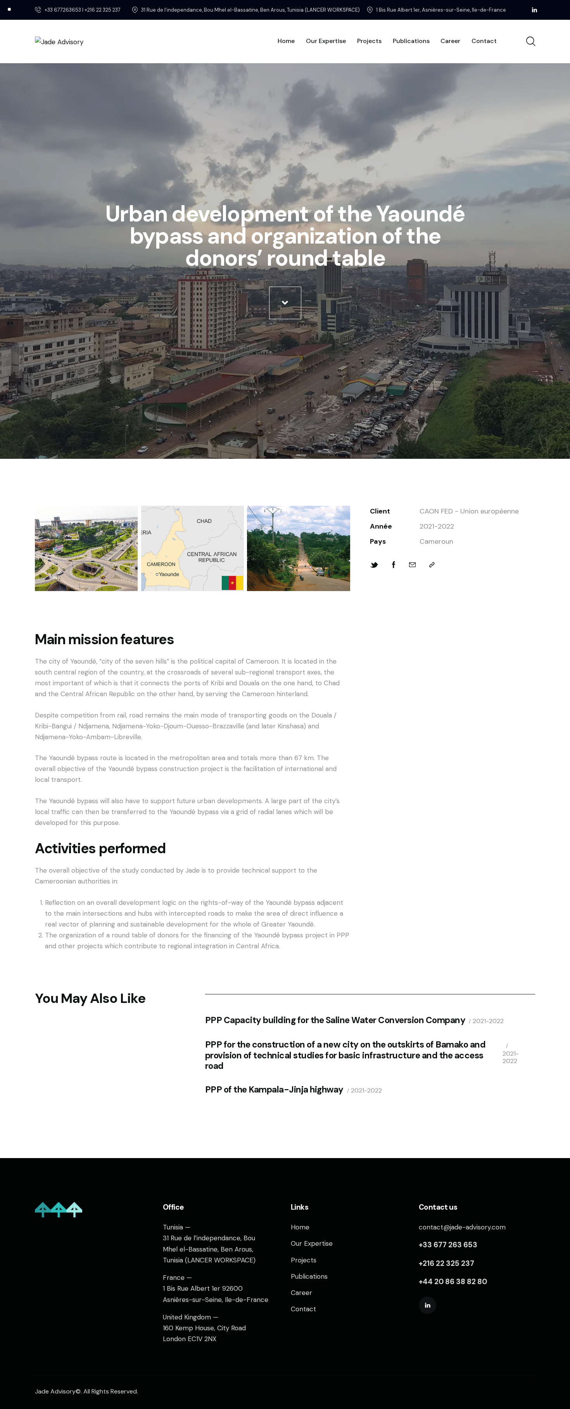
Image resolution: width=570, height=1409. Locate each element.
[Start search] (530, 41)
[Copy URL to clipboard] (432, 565)
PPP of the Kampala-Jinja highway (274, 1089)
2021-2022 (488, 1021)
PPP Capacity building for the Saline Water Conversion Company (335, 1020)
